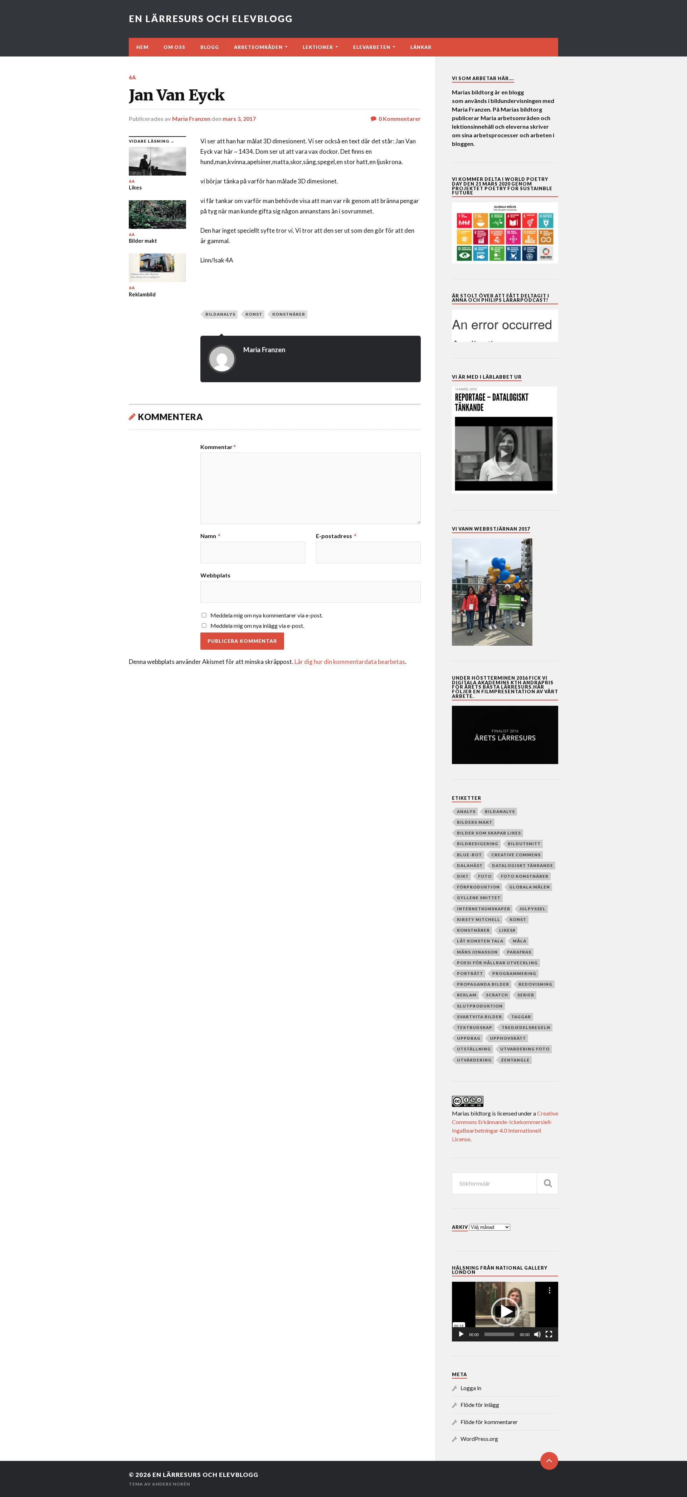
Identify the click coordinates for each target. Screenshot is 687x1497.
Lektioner (318, 47)
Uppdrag (469, 1038)
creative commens (516, 854)
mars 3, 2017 (239, 118)
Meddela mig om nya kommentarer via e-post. (266, 615)
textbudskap (474, 1027)
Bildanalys (220, 314)
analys (466, 811)
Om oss (174, 47)
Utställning (474, 1049)
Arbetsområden (258, 47)
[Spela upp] (461, 1334)
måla (519, 941)
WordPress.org (479, 1438)
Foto (485, 876)
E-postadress (336, 536)
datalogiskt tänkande (522, 865)
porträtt (470, 973)
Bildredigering (477, 843)
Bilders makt (474, 822)
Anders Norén (171, 1484)
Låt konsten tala (480, 941)
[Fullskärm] (548, 1334)
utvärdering (474, 1060)
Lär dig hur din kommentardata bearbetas (349, 661)
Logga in (471, 1387)
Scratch (497, 995)
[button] (505, 1311)
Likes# (507, 930)
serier (525, 995)
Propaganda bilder (483, 984)
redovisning (535, 984)
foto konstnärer (525, 876)
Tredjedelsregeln (526, 1027)
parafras (519, 952)
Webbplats (215, 575)
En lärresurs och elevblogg (211, 18)
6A (132, 77)
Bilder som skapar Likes (489, 833)
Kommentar (218, 447)
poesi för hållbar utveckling (497, 962)
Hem (142, 47)
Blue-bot (469, 854)
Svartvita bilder (479, 1016)
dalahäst (470, 865)
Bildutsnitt (524, 843)
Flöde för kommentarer (489, 1421)
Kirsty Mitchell (478, 919)
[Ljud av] (537, 1334)
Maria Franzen (191, 118)
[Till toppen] (549, 1461)
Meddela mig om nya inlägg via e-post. (257, 625)
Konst (253, 314)
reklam (467, 995)
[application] (505, 1311)
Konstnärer (288, 314)
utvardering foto (525, 1049)
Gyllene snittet (479, 897)
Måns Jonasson (477, 952)
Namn (210, 536)
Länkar (421, 47)
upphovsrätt (508, 1038)
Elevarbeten (371, 47)
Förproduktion (478, 887)
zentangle (515, 1060)
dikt (463, 876)
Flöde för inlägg (480, 1404)
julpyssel (533, 908)
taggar (521, 1016)
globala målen (529, 887)
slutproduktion (480, 1006)
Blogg (209, 47)
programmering (514, 973)
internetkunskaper (483, 908)
